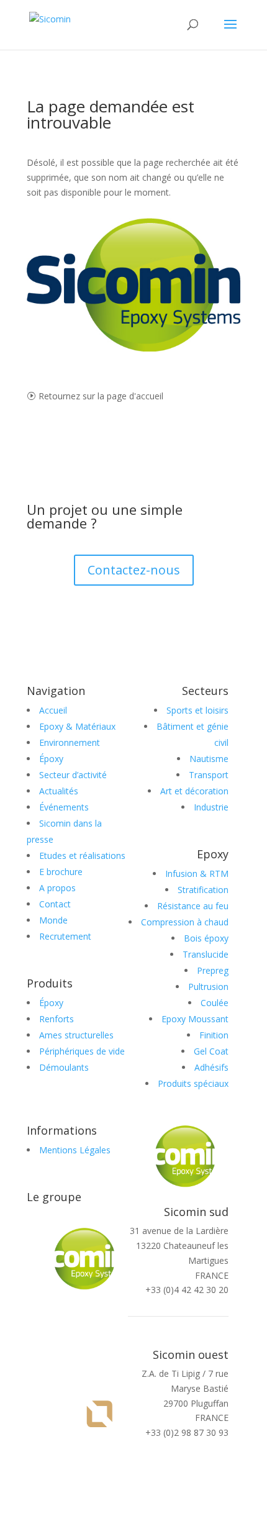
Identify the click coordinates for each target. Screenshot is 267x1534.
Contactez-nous (134, 569)
